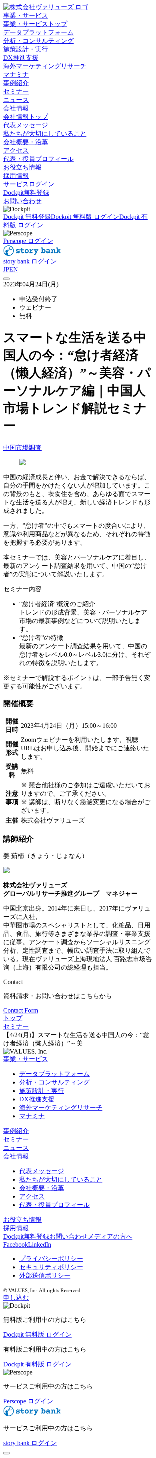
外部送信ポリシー (44, 1275)
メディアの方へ (110, 1236)
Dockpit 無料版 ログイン (85, 216)
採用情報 (16, 1228)
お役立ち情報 (22, 1219)
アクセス (32, 1196)
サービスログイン (28, 184)
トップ (12, 1018)
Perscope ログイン (28, 240)
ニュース (16, 1147)
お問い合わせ (22, 201)
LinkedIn (39, 1244)
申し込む (16, 1297)
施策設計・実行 (41, 1090)
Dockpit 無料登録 (27, 216)
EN (13, 269)
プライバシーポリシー (51, 1258)
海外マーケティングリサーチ (60, 1107)
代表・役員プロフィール (54, 1204)
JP (6, 269)
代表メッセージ (41, 1171)
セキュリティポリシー (51, 1267)
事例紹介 (16, 1130)
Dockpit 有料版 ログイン (37, 1364)
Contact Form (20, 1010)
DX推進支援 (36, 1099)
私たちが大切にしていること (60, 1179)
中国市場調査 (22, 447)
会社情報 (16, 1156)
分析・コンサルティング (54, 1082)
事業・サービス (25, 1059)
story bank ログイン (30, 261)
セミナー (16, 1026)
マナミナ (32, 1116)
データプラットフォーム (54, 1073)
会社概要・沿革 (41, 1187)
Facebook (15, 1244)
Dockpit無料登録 (26, 192)
